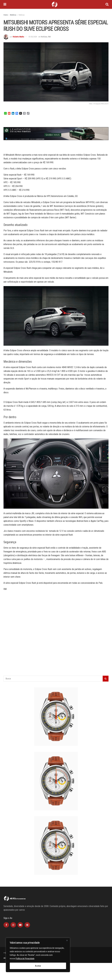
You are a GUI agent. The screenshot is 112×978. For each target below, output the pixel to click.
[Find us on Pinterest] (27, 924)
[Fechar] (67, 940)
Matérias (13, 15)
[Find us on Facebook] (6, 924)
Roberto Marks (18, 37)
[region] (38, 955)
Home (6, 15)
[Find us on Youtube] (20, 924)
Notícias (22, 15)
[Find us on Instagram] (13, 924)
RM (49, 37)
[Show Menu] (5, 4)
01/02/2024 (33, 37)
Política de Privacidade (25, 958)
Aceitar (38, 966)
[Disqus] (56, 637)
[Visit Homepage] (54, 4)
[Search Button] (107, 4)
